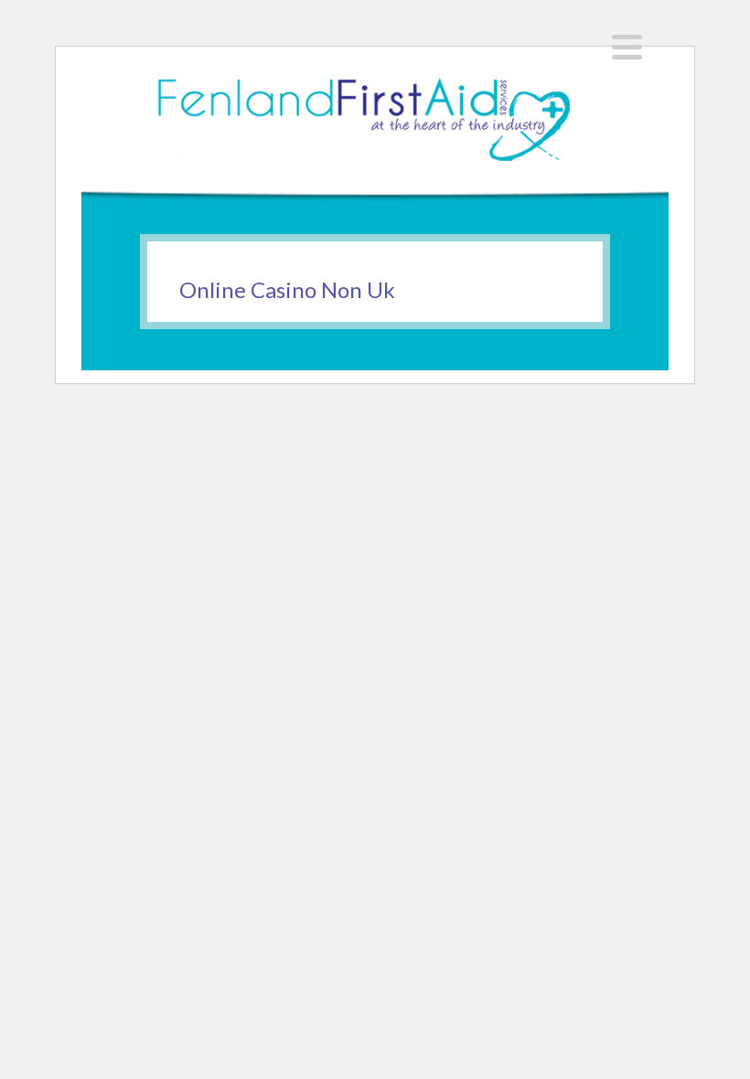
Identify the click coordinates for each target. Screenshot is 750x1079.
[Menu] (627, 47)
